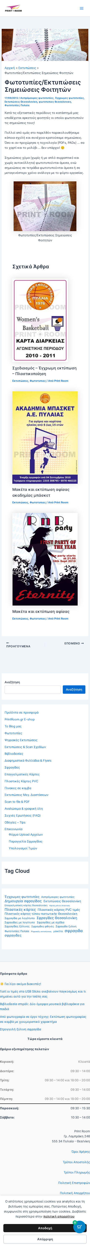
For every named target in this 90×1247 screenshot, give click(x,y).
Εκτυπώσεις (20, 380)
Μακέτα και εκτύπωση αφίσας (40, 611)
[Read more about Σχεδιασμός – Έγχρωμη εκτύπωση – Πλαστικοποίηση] (40, 320)
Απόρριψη (45, 1239)
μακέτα (58, 931)
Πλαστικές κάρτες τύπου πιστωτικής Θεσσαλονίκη (41, 913)
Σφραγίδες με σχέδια (50, 922)
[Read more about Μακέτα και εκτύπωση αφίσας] (45, 559)
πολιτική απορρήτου (59, 1216)
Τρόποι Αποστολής (76, 1162)
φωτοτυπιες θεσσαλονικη (55, 101)
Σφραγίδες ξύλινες (17, 926)
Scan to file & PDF (17, 802)
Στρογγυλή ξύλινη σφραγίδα (20, 1029)
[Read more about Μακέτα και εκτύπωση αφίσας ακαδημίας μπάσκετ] (45, 437)
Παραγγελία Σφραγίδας (25, 841)
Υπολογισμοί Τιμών (23, 848)
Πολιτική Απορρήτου (75, 1193)
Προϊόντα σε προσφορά (22, 712)
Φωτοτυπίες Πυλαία (17, 931)
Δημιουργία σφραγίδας (23, 901)
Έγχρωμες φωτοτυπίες (22, 897)
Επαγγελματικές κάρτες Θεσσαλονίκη (26, 905)
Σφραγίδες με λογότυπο (20, 922)
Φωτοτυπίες (13, 733)
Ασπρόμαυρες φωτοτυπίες (58, 896)
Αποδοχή (45, 1228)
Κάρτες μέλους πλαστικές (59, 906)
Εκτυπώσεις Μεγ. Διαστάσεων (26, 795)
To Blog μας (13, 726)
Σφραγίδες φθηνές (42, 926)
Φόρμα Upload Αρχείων (26, 834)
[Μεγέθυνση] (71, 187)
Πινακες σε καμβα (18, 788)
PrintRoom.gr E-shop (20, 719)
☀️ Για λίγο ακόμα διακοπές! (20, 984)
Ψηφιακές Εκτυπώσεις (21, 740)
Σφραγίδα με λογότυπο (20, 918)
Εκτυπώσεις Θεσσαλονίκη (62, 901)
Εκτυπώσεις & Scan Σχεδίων (25, 747)
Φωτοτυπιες (38, 380)
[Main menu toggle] (81, 8)
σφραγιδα (74, 930)
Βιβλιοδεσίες (14, 754)
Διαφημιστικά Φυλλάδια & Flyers (28, 760)
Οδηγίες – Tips (15, 822)
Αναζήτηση (12, 682)
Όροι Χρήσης (81, 1152)
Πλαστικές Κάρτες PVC (21, 781)
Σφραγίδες (12, 767)
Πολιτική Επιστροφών (74, 1183)
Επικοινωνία (13, 829)
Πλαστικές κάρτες (20, 909)
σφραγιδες (13, 935)
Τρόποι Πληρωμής (77, 1172)
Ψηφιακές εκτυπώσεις (41, 931)
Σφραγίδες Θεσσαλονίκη (57, 918)
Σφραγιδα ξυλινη (66, 926)
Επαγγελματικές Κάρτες (22, 774)
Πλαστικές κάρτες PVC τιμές (59, 910)
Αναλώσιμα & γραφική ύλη (24, 809)
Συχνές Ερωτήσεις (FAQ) (23, 815)
